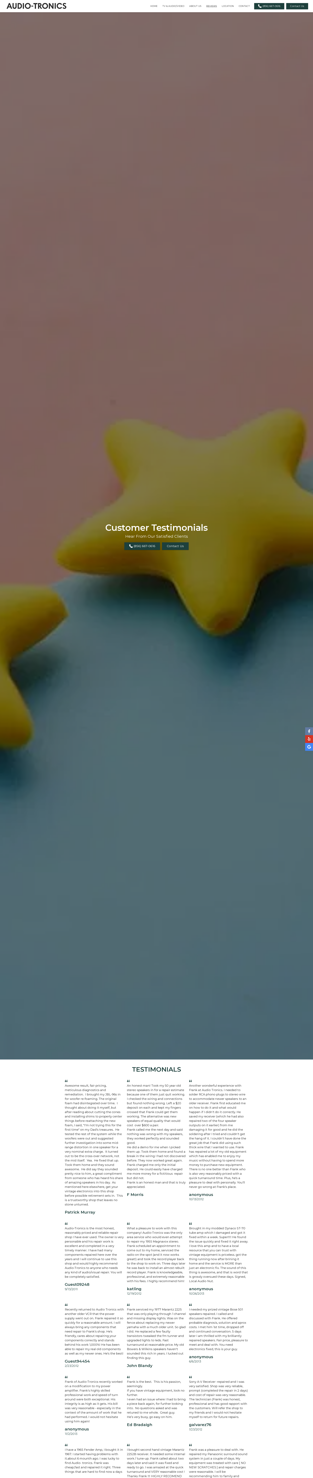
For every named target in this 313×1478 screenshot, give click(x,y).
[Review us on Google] (309, 747)
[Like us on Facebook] (309, 731)
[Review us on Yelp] (309, 739)
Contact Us (297, 6)
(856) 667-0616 (271, 6)
